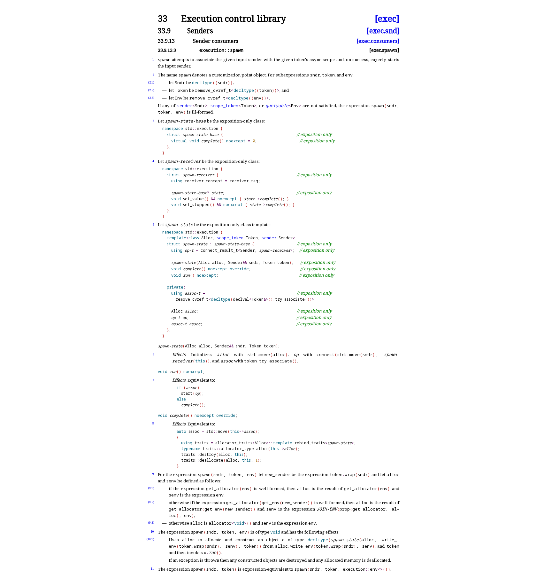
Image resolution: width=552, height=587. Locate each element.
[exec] (387, 18)
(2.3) (151, 98)
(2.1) (151, 82)
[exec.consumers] (377, 41)
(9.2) (151, 502)
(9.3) (151, 522)
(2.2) (151, 90)
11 (152, 569)
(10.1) (150, 539)
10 (152, 531)
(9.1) (151, 488)
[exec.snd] (383, 30)
